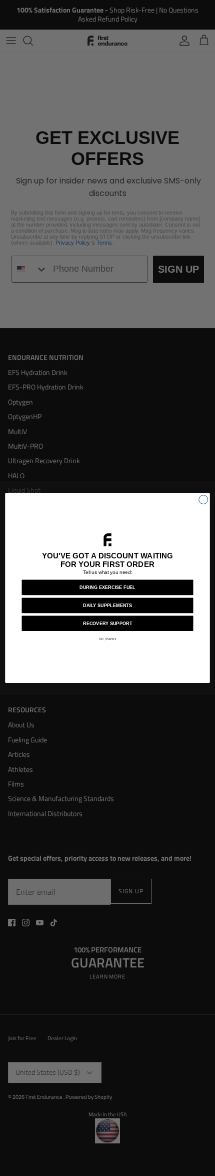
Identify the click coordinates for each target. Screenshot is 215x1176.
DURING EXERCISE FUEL (108, 587)
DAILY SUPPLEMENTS (107, 605)
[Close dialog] (203, 499)
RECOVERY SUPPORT (107, 623)
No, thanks (107, 639)
